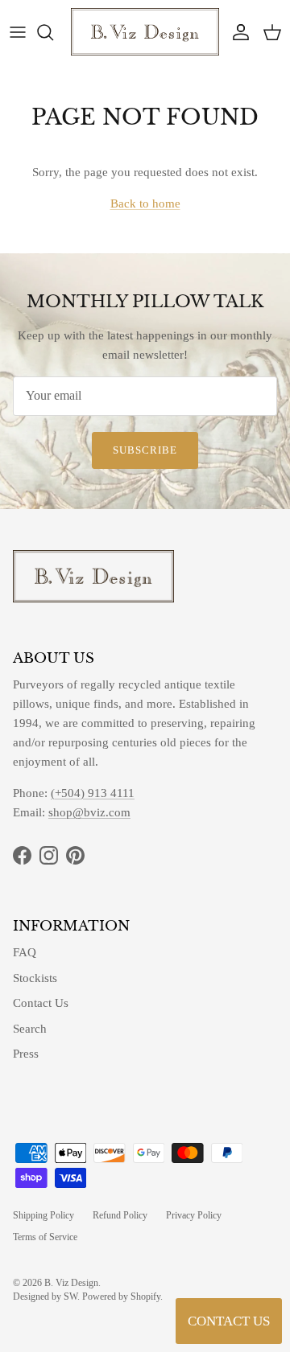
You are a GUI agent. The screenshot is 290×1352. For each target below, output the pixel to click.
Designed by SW (45, 1296)
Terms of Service (45, 1237)
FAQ (24, 952)
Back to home (145, 203)
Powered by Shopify (121, 1296)
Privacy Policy (194, 1215)
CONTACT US (229, 1321)
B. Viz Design (71, 1282)
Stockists (35, 978)
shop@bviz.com (89, 812)
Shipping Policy (43, 1215)
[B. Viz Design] (145, 31)
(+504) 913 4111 (93, 793)
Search (30, 1028)
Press (26, 1053)
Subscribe (145, 450)
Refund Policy (120, 1215)
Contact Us (40, 1003)
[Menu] (17, 32)
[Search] (53, 32)
